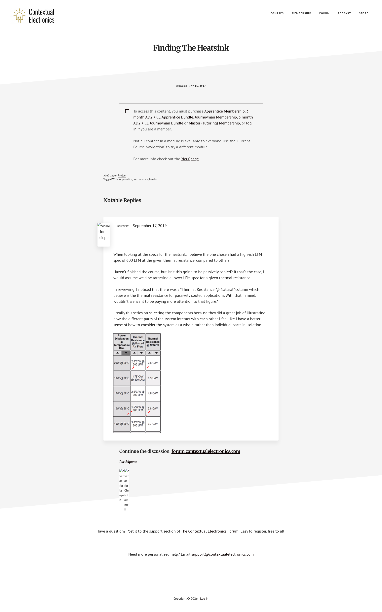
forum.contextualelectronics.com (206, 451)
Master (153, 179)
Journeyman (141, 179)
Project (122, 175)
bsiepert (123, 226)
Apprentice (125, 179)
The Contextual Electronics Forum (209, 531)
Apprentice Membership (224, 111)
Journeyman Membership (216, 117)
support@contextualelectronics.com (222, 554)
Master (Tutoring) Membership (214, 123)
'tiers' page (190, 159)
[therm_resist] (137, 431)
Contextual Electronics (40, 16)
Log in (204, 598)
